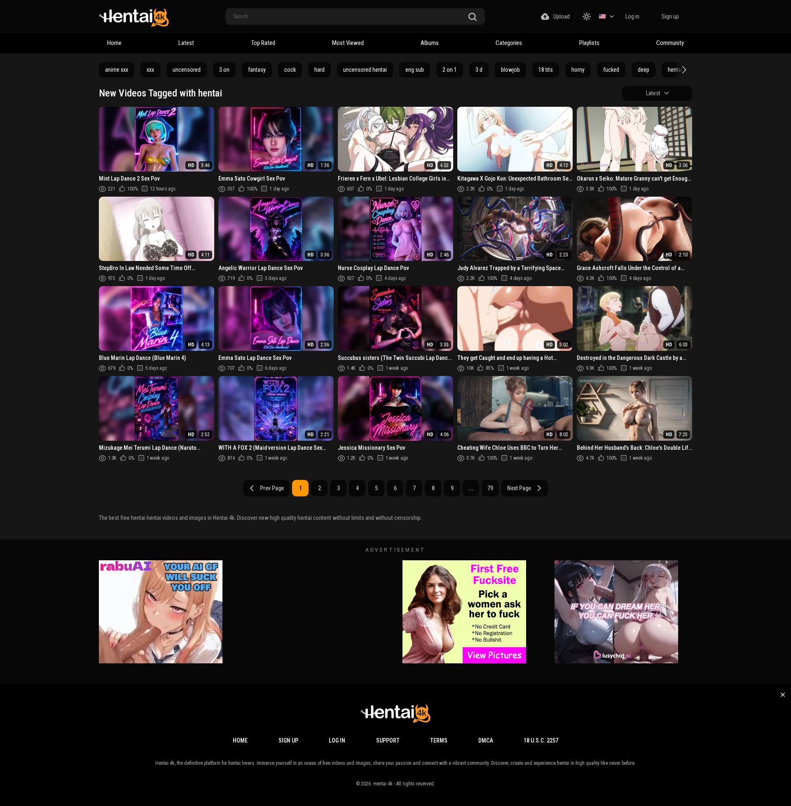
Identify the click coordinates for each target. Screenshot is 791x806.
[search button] (472, 17)
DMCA (485, 740)
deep (643, 69)
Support (388, 740)
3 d (478, 69)
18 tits (545, 69)
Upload (561, 16)
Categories (509, 43)
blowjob (510, 69)
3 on (224, 69)
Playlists (589, 43)
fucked (611, 69)
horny (578, 69)
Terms (438, 740)
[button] (683, 70)
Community (670, 43)
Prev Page (272, 488)
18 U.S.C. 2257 (541, 740)
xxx (150, 69)
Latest (186, 43)
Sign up (670, 16)
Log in (632, 16)
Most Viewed (348, 43)
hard (319, 69)
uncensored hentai (365, 69)
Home (114, 43)
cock (290, 69)
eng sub (414, 69)
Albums (430, 43)
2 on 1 (449, 69)
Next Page (519, 488)
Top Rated (263, 43)
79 (490, 488)
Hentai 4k (383, 784)
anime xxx (116, 69)
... (470, 488)
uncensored (187, 69)
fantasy (257, 69)
